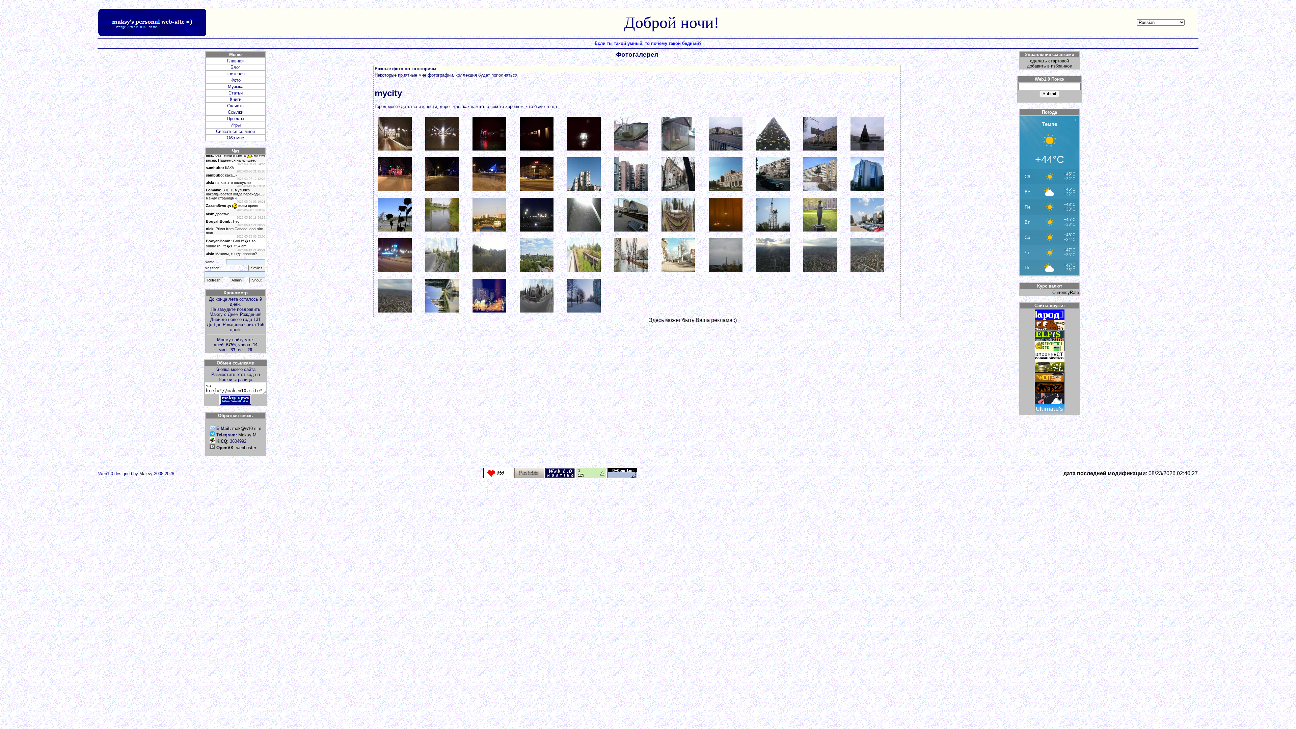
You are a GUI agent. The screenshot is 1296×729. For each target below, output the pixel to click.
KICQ (221, 441)
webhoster (246, 447)
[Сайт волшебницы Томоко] (1049, 402)
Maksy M (247, 434)
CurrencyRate (1065, 292)
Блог (235, 67)
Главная (235, 60)
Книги (235, 99)
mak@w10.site (246, 428)
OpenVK (225, 447)
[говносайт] (1049, 328)
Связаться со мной (235, 131)
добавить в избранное (1049, 66)
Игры (236, 125)
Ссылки (235, 112)
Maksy (146, 473)
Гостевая (235, 73)
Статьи (235, 93)
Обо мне (235, 137)
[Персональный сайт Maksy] (235, 403)
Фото (236, 80)
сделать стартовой (1049, 60)
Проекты (235, 118)
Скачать (235, 105)
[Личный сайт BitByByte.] (1049, 349)
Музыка (235, 86)
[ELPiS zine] (1049, 339)
